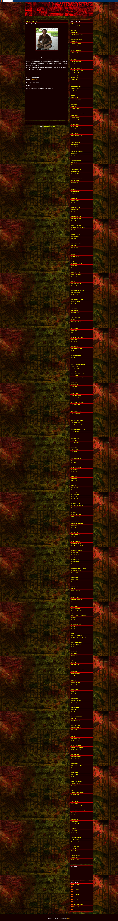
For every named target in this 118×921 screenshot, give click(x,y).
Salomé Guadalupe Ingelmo (77, 779)
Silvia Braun (74, 814)
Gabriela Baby (74, 308)
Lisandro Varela (74, 487)
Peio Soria (73, 718)
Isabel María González (76, 353)
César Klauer (74, 155)
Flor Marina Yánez (75, 294)
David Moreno (74, 214)
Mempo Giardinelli (75, 597)
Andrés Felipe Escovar (76, 99)
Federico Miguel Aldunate (76, 276)
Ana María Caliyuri (75, 88)
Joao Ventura (74, 379)
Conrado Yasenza (75, 184)
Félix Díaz (73, 281)
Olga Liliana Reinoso (75, 660)
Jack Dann (73, 362)
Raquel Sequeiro (75, 731)
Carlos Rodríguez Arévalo (76, 140)
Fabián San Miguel (75, 272)
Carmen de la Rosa (75, 149)
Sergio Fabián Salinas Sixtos (77, 805)
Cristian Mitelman (75, 191)
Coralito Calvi (74, 187)
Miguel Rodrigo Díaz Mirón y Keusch (79, 615)
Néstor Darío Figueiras (76, 639)
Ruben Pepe (74, 767)
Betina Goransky (75, 124)
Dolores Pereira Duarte (76, 234)
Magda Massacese (75, 516)
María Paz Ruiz (74, 552)
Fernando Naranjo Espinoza (77, 290)
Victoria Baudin (74, 844)
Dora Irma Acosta (75, 236)
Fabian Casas (74, 265)
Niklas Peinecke (74, 651)
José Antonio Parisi (75, 404)
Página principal (30, 16)
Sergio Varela (74, 812)
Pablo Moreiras (74, 684)
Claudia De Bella (75, 166)
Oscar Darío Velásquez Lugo (77, 669)
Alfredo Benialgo (75, 75)
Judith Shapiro (74, 449)
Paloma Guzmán (75, 696)
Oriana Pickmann (75, 666)
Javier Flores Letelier (76, 368)
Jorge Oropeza (74, 393)
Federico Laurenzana (76, 274)
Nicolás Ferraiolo (75, 646)
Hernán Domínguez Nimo (76, 348)
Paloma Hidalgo (74, 698)
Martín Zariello (74, 577)
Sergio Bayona (74, 801)
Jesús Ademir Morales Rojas (77, 373)
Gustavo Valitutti (74, 328)
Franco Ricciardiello (75, 301)
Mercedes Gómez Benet (76, 599)
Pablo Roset (74, 687)
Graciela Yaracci (74, 323)
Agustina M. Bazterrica (76, 43)
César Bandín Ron (75, 153)
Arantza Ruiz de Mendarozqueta (78, 113)
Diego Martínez (74, 229)
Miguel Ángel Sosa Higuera (77, 610)
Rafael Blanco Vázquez (76, 725)
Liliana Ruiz (73, 485)
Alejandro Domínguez (76, 66)
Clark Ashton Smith (75, 164)
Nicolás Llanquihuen (75, 648)
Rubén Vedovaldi (75, 772)
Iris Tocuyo (73, 350)
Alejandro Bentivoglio (76, 63)
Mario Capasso (74, 563)
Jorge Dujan (74, 386)
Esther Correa (74, 258)
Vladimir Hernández (75, 852)
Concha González (75, 180)
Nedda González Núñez (76, 635)
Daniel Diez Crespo (75, 202)
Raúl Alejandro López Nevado (77, 734)
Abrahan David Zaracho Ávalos (78, 28)
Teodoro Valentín (75, 832)
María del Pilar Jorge (75, 541)
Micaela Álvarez (74, 601)
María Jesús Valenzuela (76, 550)
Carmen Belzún (74, 144)
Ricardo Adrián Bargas (76, 743)
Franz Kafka (74, 303)
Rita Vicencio (74, 752)
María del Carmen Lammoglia (77, 539)
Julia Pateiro (74, 451)
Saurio (72, 790)
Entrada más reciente (31, 123)
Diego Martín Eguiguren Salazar (78, 227)
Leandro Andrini (74, 469)
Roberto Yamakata (75, 754)
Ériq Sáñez (73, 245)
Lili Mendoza (74, 476)
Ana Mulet (73, 95)
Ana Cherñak (74, 84)
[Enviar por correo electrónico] (33, 77)
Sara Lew (73, 785)
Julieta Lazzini (74, 453)
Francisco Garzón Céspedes (77, 296)
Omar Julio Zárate (75, 664)
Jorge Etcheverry (75, 388)
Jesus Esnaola (74, 375)
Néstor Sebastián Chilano (76, 642)
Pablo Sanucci (74, 689)
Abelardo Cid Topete (75, 25)
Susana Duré (74, 826)
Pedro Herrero (74, 714)
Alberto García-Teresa (76, 52)
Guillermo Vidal (74, 326)
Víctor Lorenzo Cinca (76, 841)
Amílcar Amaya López (76, 81)
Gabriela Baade (74, 305)
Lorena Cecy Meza (75, 492)
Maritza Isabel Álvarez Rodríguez (78, 568)
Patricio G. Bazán (75, 707)
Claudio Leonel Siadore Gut (77, 175)
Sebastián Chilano (75, 794)
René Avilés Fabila (75, 740)
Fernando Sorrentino (75, 292)
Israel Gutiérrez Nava (76, 355)
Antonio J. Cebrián (75, 108)
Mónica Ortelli (74, 622)
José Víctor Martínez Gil (76, 424)
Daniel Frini (73, 205)
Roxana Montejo (75, 763)
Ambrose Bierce (74, 79)
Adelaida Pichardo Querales (77, 34)
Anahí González (74, 97)
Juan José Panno (75, 438)
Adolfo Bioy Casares (75, 36)
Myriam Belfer (74, 626)
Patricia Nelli (74, 704)
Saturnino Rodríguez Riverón (77, 787)
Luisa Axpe (73, 512)
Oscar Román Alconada (76, 675)
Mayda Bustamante (75, 590)
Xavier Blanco (74, 861)
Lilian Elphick (74, 478)
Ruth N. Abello (74, 774)
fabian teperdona (76, 909)
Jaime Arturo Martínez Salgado (78, 364)
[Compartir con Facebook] (36, 77)
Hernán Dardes (74, 346)
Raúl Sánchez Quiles (75, 738)
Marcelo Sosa (74, 527)
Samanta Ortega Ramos (76, 781)
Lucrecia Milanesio (75, 501)
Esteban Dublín (74, 254)
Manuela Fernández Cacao (77, 523)
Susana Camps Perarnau (76, 823)
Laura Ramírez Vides (76, 467)
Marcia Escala (74, 530)
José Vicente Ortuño (75, 422)
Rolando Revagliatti (75, 761)
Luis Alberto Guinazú (75, 503)
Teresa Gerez (74, 835)
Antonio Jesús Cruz (75, 110)
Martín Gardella (74, 572)
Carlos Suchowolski (75, 142)
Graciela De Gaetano (76, 321)
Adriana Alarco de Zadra (76, 39)
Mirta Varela (74, 619)
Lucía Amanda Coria (75, 494)
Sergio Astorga (74, 799)
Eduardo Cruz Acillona (76, 238)
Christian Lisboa (74, 162)
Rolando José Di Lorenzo (76, 758)
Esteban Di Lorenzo (75, 252)
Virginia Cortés (74, 850)
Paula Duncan (74, 709)
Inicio (48, 123)
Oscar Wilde (74, 678)
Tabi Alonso (73, 828)
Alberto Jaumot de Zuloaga (77, 54)
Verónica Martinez (75, 839)
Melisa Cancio (74, 595)
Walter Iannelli (74, 857)
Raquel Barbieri (74, 729)
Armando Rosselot (75, 119)
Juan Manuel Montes (76, 442)
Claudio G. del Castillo (76, 173)
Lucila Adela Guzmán (76, 498)
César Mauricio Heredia (76, 158)
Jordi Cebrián (74, 382)
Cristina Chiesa (74, 193)
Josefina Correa (74, 427)
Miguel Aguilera (74, 606)
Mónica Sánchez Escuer (76, 624)
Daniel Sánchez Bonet (76, 207)
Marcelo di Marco (75, 525)
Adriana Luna (74, 41)
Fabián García (74, 270)
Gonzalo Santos (74, 319)
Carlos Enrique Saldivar (76, 135)
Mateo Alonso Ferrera (76, 583)
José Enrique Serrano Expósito (78, 409)
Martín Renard (74, 574)
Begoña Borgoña (75, 122)
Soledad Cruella (74, 819)
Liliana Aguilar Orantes (76, 480)
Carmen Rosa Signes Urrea (77, 151)
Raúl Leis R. (74, 736)
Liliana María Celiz (75, 483)
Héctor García (74, 330)
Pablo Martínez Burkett (76, 682)
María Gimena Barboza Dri (77, 548)
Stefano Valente (74, 821)
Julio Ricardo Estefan (76, 458)
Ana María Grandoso (76, 90)
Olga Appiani (74, 657)
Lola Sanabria (74, 489)
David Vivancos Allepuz (76, 216)
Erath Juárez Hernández (76, 243)
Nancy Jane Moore (75, 631)
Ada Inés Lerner (74, 32)
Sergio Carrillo (74, 803)
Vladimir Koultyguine (75, 855)
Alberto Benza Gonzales (76, 48)
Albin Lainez (74, 59)
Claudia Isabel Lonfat (76, 169)
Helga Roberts (74, 344)
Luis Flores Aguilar (75, 509)
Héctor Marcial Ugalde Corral (77, 337)
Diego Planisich (74, 231)
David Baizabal (74, 209)
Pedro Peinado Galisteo (76, 716)
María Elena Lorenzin (76, 543)
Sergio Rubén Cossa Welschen (78, 810)
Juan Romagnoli (74, 447)
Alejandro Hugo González (76, 68)
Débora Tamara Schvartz (76, 218)
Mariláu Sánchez (75, 561)
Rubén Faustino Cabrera (76, 765)
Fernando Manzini (75, 285)
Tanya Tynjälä (74, 830)
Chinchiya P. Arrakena (76, 160)
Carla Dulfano (74, 131)
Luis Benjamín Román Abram (77, 505)
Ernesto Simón (74, 247)
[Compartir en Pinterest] (38, 77)
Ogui (74, 901)
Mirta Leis (73, 617)
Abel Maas (73, 23)
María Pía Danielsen (75, 554)
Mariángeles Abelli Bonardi (77, 557)
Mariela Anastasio (75, 559)
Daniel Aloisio (74, 198)
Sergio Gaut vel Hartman (76, 808)
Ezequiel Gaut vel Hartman (77, 263)
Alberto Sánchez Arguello (76, 57)
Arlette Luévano (74, 115)
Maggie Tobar (74, 518)
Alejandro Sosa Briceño (76, 72)
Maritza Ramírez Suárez (76, 570)
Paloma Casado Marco (76, 693)
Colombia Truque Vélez (76, 178)
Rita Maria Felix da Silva (76, 749)
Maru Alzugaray (74, 579)
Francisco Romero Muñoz (77, 299)
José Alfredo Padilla (75, 400)
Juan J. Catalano (75, 436)
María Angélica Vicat (75, 534)
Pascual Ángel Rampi (76, 700)
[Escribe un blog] (34, 77)
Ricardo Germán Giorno (76, 745)
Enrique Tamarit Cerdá (76, 240)
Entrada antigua (63, 123)
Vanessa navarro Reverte (76, 837)
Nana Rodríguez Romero (76, 628)
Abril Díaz (73, 30)
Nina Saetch (74, 653)
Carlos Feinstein (74, 137)
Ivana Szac (73, 357)
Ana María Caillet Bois (76, 86)
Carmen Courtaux (75, 146)
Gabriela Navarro (75, 312)
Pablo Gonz (73, 680)
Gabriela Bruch (74, 310)
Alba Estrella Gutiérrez (76, 45)
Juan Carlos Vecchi (75, 431)
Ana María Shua (74, 93)
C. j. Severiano (74, 126)
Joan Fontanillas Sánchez (77, 377)
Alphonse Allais (74, 77)
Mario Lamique (74, 566)
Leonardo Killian (74, 474)
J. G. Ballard (74, 359)
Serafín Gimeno (74, 796)
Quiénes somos (41, 16)
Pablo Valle (73, 691)
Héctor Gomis (74, 332)
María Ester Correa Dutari (77, 545)
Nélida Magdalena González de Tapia (79, 637)
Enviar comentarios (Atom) (49, 126)
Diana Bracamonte (75, 223)
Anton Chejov (74, 106)
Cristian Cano (74, 189)
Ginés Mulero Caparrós (76, 317)
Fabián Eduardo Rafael (76, 267)
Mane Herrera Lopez (75, 521)
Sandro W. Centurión (75, 783)
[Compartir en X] (35, 77)
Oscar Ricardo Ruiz (75, 673)
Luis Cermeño (74, 507)
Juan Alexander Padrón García (78, 429)
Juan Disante (74, 433)
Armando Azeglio (75, 117)
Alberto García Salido (76, 50)
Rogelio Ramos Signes (76, 756)
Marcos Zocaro (74, 532)
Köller (72, 460)
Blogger (68, 918)
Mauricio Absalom (75, 586)
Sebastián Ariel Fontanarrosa (77, 792)
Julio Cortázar (74, 456)
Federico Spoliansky (75, 279)
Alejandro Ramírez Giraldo (77, 70)
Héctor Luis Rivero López (76, 335)
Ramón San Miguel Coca (76, 727)
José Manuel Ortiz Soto (76, 418)
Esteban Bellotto (74, 249)
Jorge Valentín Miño (75, 397)
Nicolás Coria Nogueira (76, 644)
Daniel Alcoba (74, 196)
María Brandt (74, 536)
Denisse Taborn (74, 220)
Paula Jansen (74, 711)
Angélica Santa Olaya (76, 101)
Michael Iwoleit (74, 604)
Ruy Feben (73, 776)
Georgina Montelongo (76, 314)
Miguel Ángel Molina (75, 608)
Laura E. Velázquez (75, 462)
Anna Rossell (74, 104)
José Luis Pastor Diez (76, 413)
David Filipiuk (74, 211)
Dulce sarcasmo (33, 71)
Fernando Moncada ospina (77, 288)
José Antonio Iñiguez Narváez (77, 402)
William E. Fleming (75, 859)
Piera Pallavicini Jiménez (76, 720)
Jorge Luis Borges (75, 391)
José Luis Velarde (75, 415)
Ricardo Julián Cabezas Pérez (77, 747)
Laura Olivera (74, 465)
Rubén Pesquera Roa (76, 770)
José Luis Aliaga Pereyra (76, 411)
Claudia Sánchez (75, 171)
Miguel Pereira (74, 613)
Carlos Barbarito (74, 133)
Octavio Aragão (74, 655)
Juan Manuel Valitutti (75, 444)
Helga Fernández (75, 341)
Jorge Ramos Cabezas (76, 395)
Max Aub (73, 588)
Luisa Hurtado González (76, 514)
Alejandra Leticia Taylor (76, 61)
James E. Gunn (74, 366)
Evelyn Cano (74, 261)
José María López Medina (77, 420)
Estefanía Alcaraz (75, 256)
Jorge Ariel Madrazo (75, 384)
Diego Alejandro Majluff (76, 225)
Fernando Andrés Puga (76, 283)
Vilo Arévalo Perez (34, 79)
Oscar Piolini (74, 671)
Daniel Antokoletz (75, 200)
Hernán (74, 896)
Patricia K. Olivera (75, 702)
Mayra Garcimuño (75, 592)
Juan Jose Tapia (74, 440)
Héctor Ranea (74, 339)
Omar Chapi (74, 662)
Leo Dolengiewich (75, 471)
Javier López (74, 371)
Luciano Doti (74, 496)
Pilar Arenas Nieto (75, 722)
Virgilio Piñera (74, 848)
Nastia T (73, 633)
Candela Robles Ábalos (76, 128)
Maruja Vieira (74, 581)
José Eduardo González (76, 406)
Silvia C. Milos (74, 817)
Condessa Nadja (75, 182)
